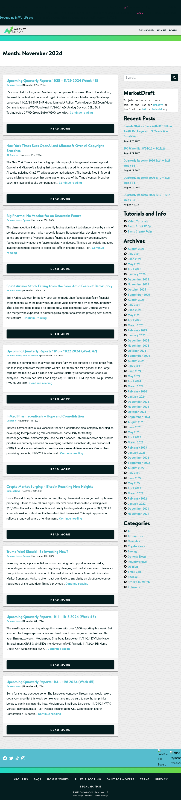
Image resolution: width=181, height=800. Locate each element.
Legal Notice (90, 786)
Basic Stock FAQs (139, 226)
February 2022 (137, 498)
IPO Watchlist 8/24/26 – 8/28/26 (144, 148)
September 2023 (139, 417)
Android (157, 109)
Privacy (161, 779)
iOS (144, 109)
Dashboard (146, 30)
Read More (60, 128)
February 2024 (137, 391)
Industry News (137, 561)
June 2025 (134, 310)
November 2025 (138, 284)
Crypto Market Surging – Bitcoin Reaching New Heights (50, 486)
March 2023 (135, 442)
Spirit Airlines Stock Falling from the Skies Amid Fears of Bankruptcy (59, 285)
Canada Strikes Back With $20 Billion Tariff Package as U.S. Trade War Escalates (148, 131)
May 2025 (134, 315)
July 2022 (134, 473)
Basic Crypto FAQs (140, 231)
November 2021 (138, 513)
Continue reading (81, 112)
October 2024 (137, 350)
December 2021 (138, 508)
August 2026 (136, 249)
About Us (20, 779)
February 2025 (137, 330)
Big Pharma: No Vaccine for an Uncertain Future (44, 215)
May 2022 (134, 483)
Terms (145, 779)
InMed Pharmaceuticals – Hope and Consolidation (45, 416)
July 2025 (134, 305)
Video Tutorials (138, 221)
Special (133, 577)
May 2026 (134, 264)
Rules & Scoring (88, 779)
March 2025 (135, 325)
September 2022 (139, 462)
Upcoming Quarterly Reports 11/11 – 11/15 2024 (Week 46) (51, 616)
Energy (132, 551)
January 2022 (136, 503)
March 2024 (135, 386)
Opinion (14, 155)
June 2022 (134, 478)
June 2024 (134, 371)
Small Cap (134, 572)
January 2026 (136, 274)
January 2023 (136, 452)
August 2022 (136, 468)
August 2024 (136, 361)
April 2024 (134, 381)
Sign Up (161, 30)
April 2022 (134, 488)
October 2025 (137, 289)
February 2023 (137, 447)
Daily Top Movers (121, 779)
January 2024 (136, 396)
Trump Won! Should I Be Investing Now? (37, 551)
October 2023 (137, 412)
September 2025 (139, 294)
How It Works (58, 779)
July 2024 (134, 366)
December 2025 (138, 279)
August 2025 (136, 300)
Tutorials (134, 587)
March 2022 (135, 493)
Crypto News (13, 491)
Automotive (136, 536)
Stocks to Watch (31, 355)
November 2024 (138, 345)
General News (14, 85)
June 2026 (134, 259)
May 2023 (134, 432)
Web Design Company (82, 795)
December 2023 (138, 401)
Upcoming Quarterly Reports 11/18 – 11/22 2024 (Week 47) (52, 351)
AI (8, 155)
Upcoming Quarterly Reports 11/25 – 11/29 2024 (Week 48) (52, 80)
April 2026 (134, 269)
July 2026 (134, 254)
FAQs (37, 779)
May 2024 (134, 376)
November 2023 (138, 406)
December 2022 (138, 457)
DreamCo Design (101, 795)
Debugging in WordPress (16, 17)
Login (173, 30)
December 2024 (138, 340)
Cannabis (11, 420)
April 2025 (134, 320)
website (158, 105)
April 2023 (134, 437)
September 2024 (139, 355)
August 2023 (136, 422)
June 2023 (134, 427)
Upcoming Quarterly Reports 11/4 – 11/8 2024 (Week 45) (50, 681)
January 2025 (136, 335)
